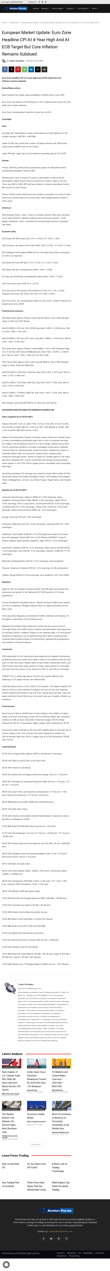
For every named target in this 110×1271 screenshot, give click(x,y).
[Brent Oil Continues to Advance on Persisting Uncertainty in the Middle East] (61, 1106)
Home (4, 22)
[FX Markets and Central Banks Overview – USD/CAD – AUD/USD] (61, 1063)
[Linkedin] (31, 69)
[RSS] (42, 2)
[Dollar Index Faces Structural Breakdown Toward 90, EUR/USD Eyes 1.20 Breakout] (36, 1063)
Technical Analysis (59, 1109)
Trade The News (16, 61)
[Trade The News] (4, 61)
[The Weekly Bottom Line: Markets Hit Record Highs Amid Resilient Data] (11, 1106)
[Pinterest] (18, 69)
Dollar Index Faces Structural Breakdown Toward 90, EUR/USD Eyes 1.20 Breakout (36, 1079)
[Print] (44, 69)
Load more (35, 1144)
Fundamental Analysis (30, 22)
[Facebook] (39, 2)
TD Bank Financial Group (9, 1136)
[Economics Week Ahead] (36, 1106)
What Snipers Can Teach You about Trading (61, 1186)
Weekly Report (33, 1067)
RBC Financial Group (10, 1094)
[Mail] (51, 1238)
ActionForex (32, 1090)
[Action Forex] (14, 8)
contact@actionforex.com (61, 1231)
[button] (6, 1264)
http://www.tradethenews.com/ (29, 988)
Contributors (14, 22)
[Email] (38, 69)
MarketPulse (57, 1090)
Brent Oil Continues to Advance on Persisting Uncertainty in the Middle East (61, 1121)
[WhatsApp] (25, 69)
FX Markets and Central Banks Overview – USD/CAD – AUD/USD (60, 1079)
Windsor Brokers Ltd (60, 1132)
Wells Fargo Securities (36, 1121)
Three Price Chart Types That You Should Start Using (36, 1186)
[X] (46, 2)
